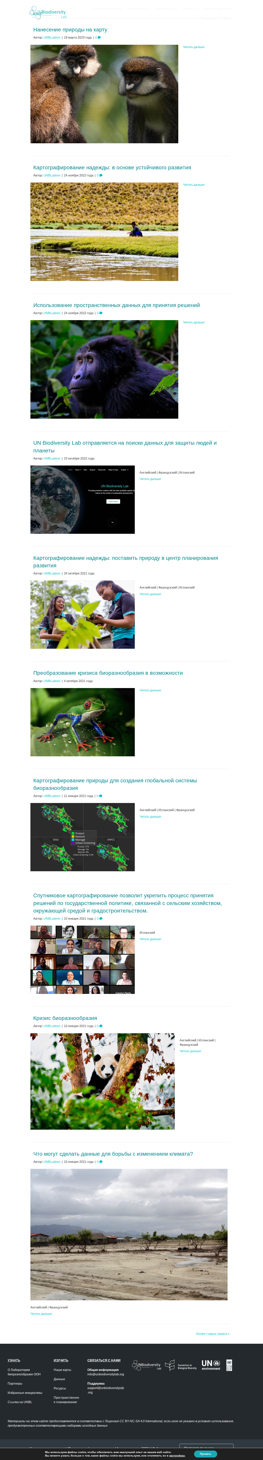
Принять (205, 1454)
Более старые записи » (213, 1333)
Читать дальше (194, 47)
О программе (137, 8)
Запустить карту (166, 8)
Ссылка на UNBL (20, 1402)
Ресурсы (60, 1388)
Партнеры (15, 1383)
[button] (149, 9)
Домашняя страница (107, 8)
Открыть (189, 8)
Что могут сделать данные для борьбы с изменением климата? (113, 1154)
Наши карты (62, 1369)
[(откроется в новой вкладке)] (104, 93)
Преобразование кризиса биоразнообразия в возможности (108, 673)
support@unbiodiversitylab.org (105, 1388)
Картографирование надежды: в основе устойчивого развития (112, 167)
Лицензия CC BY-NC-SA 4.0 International (133, 1421)
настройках (177, 1455)
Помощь (209, 18)
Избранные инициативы (25, 1392)
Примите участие (216, 8)
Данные (59, 1379)
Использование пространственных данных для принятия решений (116, 305)
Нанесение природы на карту (70, 30)
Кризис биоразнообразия (65, 1018)
